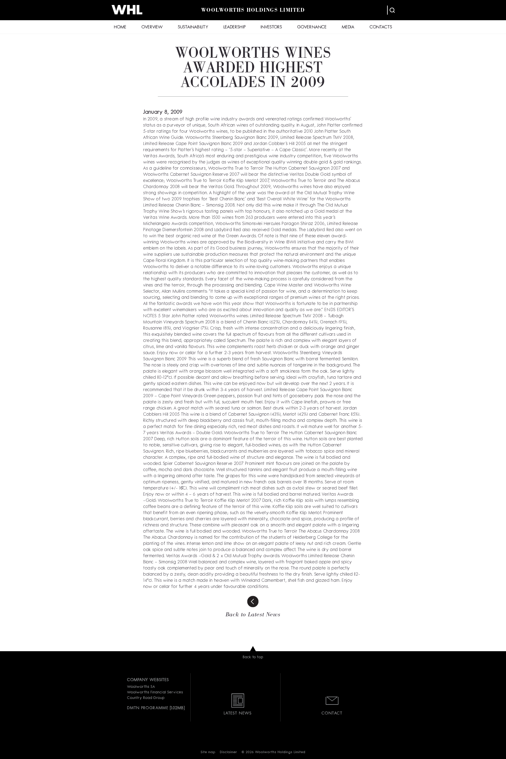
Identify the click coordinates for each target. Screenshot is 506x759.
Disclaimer (228, 752)
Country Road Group (146, 698)
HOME (120, 27)
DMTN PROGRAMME (147, 708)
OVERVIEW (152, 27)
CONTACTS (381, 27)
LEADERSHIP (234, 27)
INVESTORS (271, 27)
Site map (208, 752)
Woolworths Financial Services (155, 692)
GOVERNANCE (311, 27)
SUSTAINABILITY (193, 27)
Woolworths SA (141, 687)
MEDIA (348, 27)
